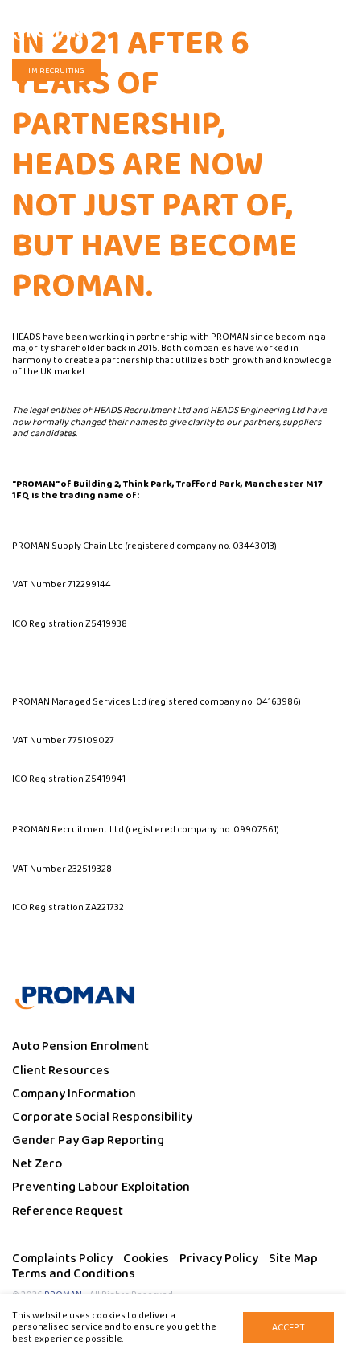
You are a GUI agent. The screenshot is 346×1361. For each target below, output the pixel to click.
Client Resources (60, 1071)
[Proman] (48, 33)
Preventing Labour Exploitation (101, 1187)
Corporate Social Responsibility (102, 1117)
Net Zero (37, 1164)
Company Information (74, 1094)
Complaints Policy (62, 1259)
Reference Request (67, 1211)
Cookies (146, 1259)
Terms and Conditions (73, 1274)
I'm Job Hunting (289, 70)
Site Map (293, 1259)
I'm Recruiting (56, 70)
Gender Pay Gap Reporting (88, 1140)
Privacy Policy (218, 1259)
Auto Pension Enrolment (80, 1046)
